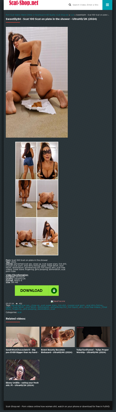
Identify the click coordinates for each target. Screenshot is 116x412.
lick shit (62, 305)
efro (81, 307)
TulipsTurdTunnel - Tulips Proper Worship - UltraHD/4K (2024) (92, 351)
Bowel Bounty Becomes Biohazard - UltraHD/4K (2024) (56, 351)
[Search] (70, 5)
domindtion (43, 309)
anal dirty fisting (94, 305)
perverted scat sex (20, 305)
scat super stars (49, 305)
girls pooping (29, 309)
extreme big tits (58, 307)
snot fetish (31, 307)
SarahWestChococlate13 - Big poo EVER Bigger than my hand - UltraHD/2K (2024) (22, 351)
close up (35, 305)
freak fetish (18, 307)
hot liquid (73, 307)
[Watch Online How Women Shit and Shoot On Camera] (23, 5)
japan (8, 307)
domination (43, 307)
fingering (16, 309)
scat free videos (92, 307)
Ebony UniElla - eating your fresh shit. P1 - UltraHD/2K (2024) (22, 384)
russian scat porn (76, 305)
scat (53, 309)
